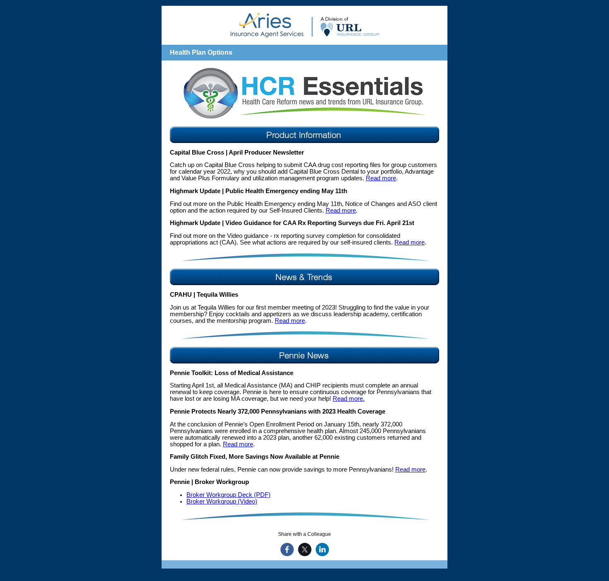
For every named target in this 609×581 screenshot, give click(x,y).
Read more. (349, 398)
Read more (381, 178)
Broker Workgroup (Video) (221, 501)
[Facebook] (286, 549)
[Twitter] (304, 549)
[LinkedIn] (321, 549)
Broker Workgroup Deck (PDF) (228, 494)
